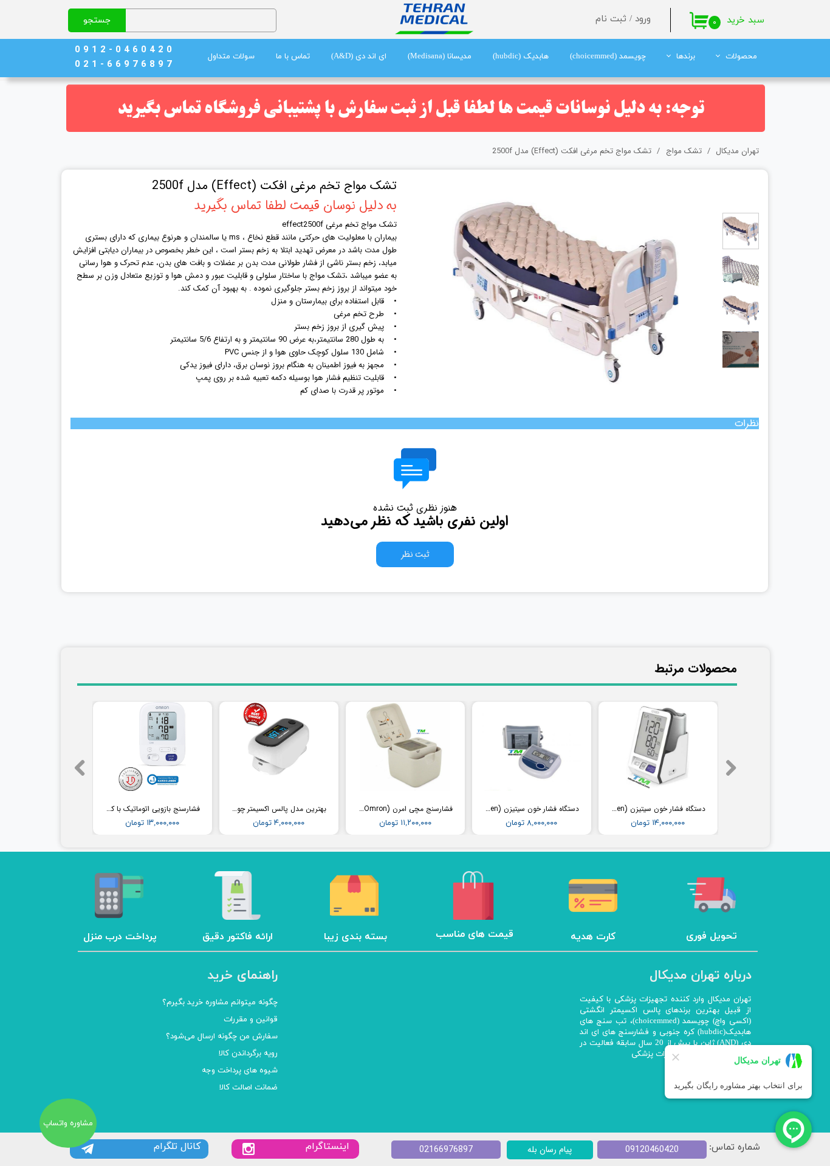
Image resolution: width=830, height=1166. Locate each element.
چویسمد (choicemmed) (608, 56)
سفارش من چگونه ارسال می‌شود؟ (222, 1036)
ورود (643, 19)
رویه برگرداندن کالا (248, 1053)
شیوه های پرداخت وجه (240, 1070)
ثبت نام (610, 19)
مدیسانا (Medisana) (440, 56)
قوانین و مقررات (251, 1019)
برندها (685, 56)
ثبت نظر (415, 554)
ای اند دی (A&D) (358, 56)
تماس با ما (293, 56)
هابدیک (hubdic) (521, 56)
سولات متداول (231, 56)
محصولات (741, 56)
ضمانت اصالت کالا (248, 1087)
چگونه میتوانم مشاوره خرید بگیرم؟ (220, 1002)
